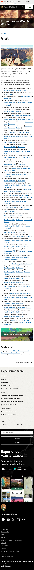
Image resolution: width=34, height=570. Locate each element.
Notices (3, 537)
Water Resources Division (9, 411)
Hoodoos (29, 119)
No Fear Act (4, 545)
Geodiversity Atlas (9, 90)
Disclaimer (4, 548)
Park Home (19, 90)
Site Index (20, 424)
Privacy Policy (5, 532)
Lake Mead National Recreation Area (12, 395)
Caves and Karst (6, 385)
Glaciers (18, 191)
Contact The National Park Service (11, 540)
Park (17, 185)
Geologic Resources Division (9, 414)
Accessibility (4, 529)
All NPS (17, 443)
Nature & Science (9, 216)
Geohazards (4, 382)
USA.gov (3, 554)
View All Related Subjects (10, 388)
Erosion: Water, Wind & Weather (15, 22)
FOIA (2, 534)
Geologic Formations (10, 170)
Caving (26, 247)
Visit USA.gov (6, 566)
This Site (17, 438)
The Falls (30, 197)
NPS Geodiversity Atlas (16, 334)
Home (21, 185)
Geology (27, 90)
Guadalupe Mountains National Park (12, 401)
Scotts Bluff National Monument (10, 398)
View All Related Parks (9, 404)
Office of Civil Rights (7, 556)
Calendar (4, 424)
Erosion (28, 308)
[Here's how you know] (17, 2)
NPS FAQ (3, 543)
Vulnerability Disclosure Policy (10, 551)
